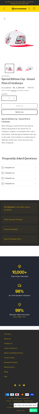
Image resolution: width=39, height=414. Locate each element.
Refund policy (9, 367)
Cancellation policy (28, 407)
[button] (4, 8)
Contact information (13, 407)
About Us (7, 339)
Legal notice (20, 410)
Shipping (13, 90)
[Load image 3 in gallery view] (29, 68)
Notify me (19, 112)
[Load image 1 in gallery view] (9, 68)
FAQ (5, 376)
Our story (7, 334)
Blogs (6, 372)
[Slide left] (2, 69)
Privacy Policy (9, 358)
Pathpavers (18, 398)
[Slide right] (36, 69)
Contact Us (8, 343)
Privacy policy (28, 401)
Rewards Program (10, 362)
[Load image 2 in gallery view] (19, 68)
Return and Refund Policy (13, 353)
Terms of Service (10, 348)
